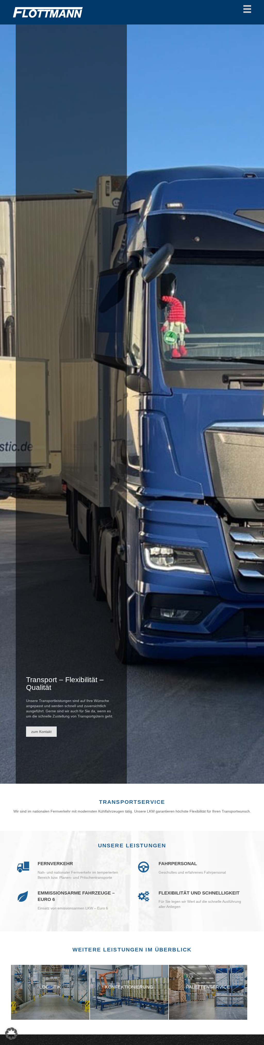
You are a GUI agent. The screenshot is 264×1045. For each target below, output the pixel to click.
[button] (11, 1033)
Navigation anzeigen (247, 9)
